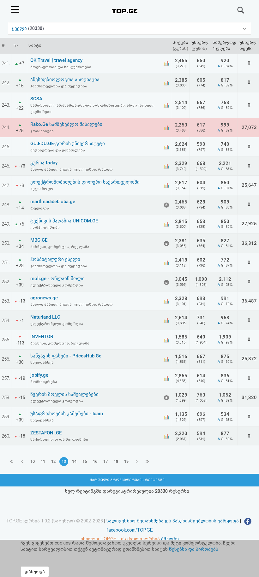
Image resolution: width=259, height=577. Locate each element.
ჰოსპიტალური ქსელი (55, 259)
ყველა (20, 28)
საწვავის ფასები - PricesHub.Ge (65, 356)
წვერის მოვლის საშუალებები (64, 394)
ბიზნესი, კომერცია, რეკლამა (59, 246)
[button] (129, 28)
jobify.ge (39, 375)
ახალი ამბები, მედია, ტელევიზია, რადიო (71, 169)
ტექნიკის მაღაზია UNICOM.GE (64, 221)
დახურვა (35, 571)
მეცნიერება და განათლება (57, 150)
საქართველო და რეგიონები (59, 439)
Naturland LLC (45, 317)
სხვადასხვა (42, 362)
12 (53, 461)
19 (126, 461)
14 (74, 461)
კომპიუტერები (45, 227)
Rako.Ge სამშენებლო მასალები (66, 124)
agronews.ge (44, 298)
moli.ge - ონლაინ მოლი (57, 278)
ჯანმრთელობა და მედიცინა (58, 86)
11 (43, 461)
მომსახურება (43, 382)
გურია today (43, 163)
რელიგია (39, 208)
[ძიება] (241, 10)
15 (84, 461)
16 (95, 461)
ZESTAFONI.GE (46, 433)
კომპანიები (42, 131)
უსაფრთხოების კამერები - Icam (66, 413)
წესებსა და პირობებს (193, 549)
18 (116, 461)
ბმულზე (170, 538)
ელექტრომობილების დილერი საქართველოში (85, 182)
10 (32, 461)
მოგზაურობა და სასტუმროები (60, 67)
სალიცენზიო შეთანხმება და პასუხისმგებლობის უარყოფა (172, 520)
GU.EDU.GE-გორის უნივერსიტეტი (67, 143)
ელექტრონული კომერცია (56, 285)
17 (105, 461)
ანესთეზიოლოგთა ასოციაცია (64, 79)
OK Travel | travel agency (56, 60)
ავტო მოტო (41, 188)
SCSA (36, 99)
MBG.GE (38, 240)
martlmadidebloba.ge (52, 201)
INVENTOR (41, 336)
